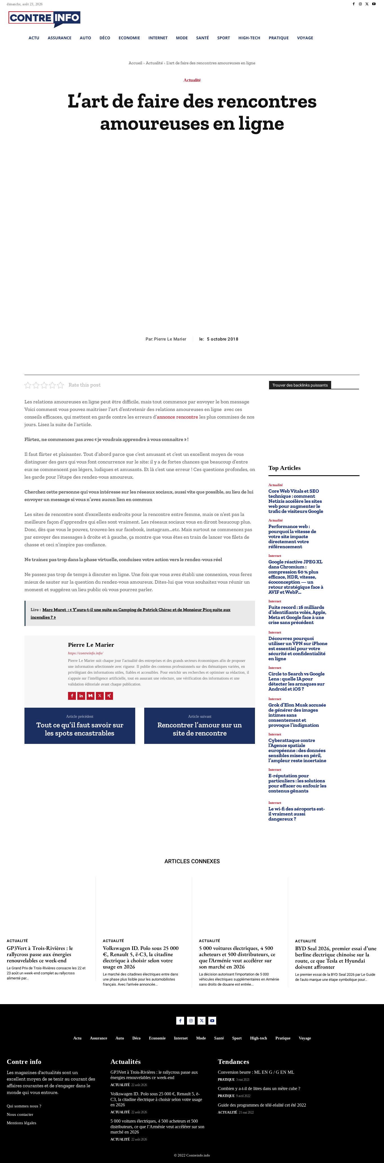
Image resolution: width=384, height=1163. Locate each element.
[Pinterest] (191, 361)
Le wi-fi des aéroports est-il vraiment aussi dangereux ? (296, 814)
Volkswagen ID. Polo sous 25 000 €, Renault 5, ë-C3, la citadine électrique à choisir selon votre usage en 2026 (141, 957)
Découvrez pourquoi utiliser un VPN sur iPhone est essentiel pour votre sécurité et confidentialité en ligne (297, 648)
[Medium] (90, 696)
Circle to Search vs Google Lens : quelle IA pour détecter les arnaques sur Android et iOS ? (296, 681)
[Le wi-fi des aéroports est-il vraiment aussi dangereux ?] (346, 811)
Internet (274, 555)
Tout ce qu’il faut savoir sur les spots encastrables (79, 729)
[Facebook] (353, 4)
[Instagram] (360, 4)
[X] (367, 4)
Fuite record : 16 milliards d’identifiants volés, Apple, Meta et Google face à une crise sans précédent (297, 614)
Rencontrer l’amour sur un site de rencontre (199, 729)
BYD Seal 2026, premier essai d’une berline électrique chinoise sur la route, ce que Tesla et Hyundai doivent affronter (335, 957)
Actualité (154, 62)
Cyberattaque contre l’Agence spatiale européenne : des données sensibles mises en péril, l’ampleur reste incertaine (297, 750)
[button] (339, 18)
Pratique (226, 1079)
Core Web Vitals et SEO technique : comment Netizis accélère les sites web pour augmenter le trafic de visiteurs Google (295, 501)
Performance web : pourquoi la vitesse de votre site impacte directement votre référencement (292, 536)
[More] (218, 361)
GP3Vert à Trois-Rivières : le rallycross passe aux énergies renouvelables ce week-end (40, 954)
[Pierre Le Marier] (45, 670)
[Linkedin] (81, 696)
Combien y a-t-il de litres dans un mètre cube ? (259, 1088)
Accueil (135, 62)
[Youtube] (374, 4)
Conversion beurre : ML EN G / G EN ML (256, 1072)
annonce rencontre (177, 417)
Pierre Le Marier (170, 339)
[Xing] (109, 696)
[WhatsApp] (204, 361)
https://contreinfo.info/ (85, 653)
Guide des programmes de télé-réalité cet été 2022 (262, 1104)
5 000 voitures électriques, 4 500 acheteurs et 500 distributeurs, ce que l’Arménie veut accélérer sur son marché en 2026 (237, 957)
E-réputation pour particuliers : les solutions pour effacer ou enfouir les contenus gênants (297, 783)
